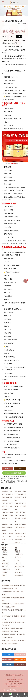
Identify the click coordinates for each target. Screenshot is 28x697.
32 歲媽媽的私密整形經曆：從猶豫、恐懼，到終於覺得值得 (7, 506)
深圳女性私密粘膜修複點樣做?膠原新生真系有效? (20, 527)
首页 (19, 23)
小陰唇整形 (4, 551)
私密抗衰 (17, 569)
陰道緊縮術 (17, 551)
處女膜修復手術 (19, 575)
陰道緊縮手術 (18, 557)
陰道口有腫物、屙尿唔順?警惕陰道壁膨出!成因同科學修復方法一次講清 (20, 496)
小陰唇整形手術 (19, 554)
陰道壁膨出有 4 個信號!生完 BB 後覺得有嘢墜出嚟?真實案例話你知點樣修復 (7, 496)
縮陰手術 (4, 557)
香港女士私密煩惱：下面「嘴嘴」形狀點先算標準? (20, 506)
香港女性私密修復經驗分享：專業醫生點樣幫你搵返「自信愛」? (7, 515)
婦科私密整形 (5, 566)
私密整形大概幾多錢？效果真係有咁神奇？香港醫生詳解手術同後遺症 (20, 517)
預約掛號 (7, 468)
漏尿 (16, 548)
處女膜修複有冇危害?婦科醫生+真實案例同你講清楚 (7, 527)
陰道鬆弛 (4, 548)
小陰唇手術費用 (20, 664)
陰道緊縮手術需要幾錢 (20, 654)
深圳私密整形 (5, 563)
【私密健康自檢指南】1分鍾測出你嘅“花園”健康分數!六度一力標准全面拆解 (20, 538)
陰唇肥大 (17, 560)
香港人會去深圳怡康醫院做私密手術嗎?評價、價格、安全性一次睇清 (7, 538)
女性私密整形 (18, 572)
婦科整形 (24, 23)
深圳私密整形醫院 (19, 566)
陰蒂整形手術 (18, 563)
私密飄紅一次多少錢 (20, 659)
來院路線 (7, 654)
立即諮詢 (19, 36)
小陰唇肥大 (4, 554)
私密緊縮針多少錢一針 (8, 659)
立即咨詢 (20, 468)
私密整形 (4, 575)
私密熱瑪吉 (8, 664)
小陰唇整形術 (5, 572)
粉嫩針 (3, 560)
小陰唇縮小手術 (6, 569)
